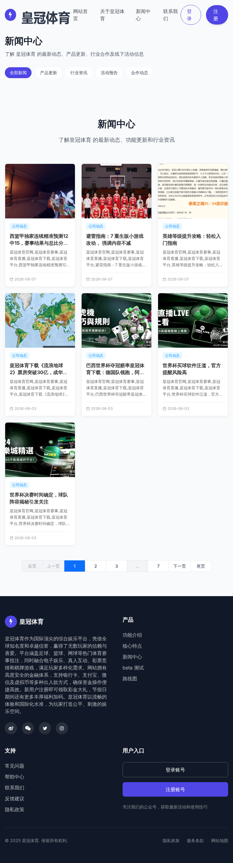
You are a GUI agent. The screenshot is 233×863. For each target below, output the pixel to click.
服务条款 (195, 840)
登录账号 (175, 770)
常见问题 (14, 766)
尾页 (201, 566)
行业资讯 (78, 72)
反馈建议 (14, 798)
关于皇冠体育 (112, 15)
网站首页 (80, 15)
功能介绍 (132, 635)
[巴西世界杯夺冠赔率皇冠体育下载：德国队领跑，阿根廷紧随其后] (116, 320)
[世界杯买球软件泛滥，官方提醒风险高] (193, 320)
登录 (189, 15)
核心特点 (132, 646)
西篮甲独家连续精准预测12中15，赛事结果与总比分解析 (39, 243)
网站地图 (219, 840)
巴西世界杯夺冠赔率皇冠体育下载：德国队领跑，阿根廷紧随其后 (115, 372)
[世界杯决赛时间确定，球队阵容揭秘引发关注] (40, 450)
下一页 (179, 566)
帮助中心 (14, 777)
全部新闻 (18, 72)
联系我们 (170, 15)
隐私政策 (14, 809)
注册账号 (175, 789)
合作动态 (139, 72)
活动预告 (109, 72)
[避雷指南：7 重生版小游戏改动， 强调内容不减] (116, 191)
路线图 (130, 678)
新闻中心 (143, 15)
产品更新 (48, 72)
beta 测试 (133, 668)
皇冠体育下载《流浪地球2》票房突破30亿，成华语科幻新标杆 (39, 372)
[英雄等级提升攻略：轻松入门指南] (193, 191)
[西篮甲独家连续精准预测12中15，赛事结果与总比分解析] (40, 191)
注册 (215, 15)
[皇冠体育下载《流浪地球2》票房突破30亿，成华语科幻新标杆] (40, 320)
